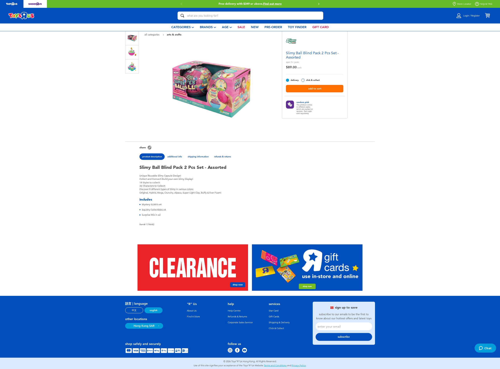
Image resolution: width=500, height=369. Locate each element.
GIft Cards (274, 316)
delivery (295, 80)
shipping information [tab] (198, 156)
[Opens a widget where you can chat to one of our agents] (485, 348)
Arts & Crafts (174, 34)
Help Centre (234, 310)
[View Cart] (487, 15)
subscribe (344, 336)
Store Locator (464, 4)
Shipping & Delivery (279, 322)
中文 (134, 310)
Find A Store (193, 316)
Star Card (273, 310)
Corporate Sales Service (240, 322)
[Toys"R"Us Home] (21, 15)
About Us (191, 310)
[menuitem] (182, 27)
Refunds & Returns (237, 316)
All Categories (152, 34)
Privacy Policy (299, 365)
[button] (318, 3)
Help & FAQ (486, 4)
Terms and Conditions (275, 365)
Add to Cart (314, 88)
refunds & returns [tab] (222, 156)
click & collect (313, 80)
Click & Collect (276, 328)
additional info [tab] (174, 156)
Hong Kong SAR (144, 326)
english (153, 310)
